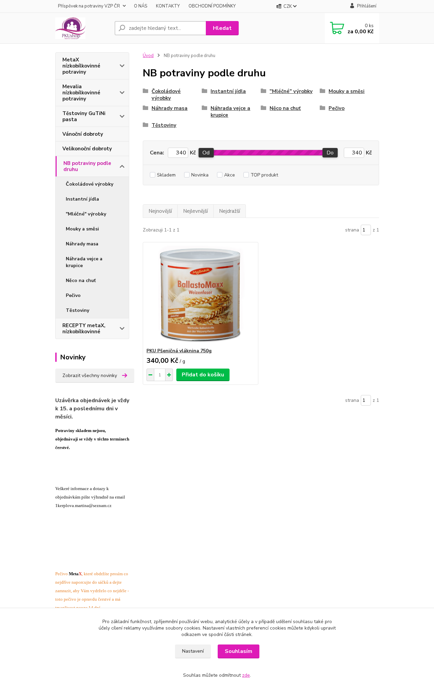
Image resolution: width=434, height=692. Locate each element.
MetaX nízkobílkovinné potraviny (81, 65)
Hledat (222, 28)
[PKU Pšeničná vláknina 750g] (200, 295)
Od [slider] (206, 152)
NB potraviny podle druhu (87, 166)
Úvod (148, 56)
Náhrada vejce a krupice (84, 262)
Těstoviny (77, 310)
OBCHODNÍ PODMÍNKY (212, 6)
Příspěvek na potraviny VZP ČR (89, 6)
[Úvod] (82, 28)
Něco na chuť (81, 280)
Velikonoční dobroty (87, 148)
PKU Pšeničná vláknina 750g (179, 351)
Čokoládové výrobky (89, 184)
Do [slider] (330, 152)
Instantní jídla (82, 199)
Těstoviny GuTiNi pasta (83, 116)
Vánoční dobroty (82, 134)
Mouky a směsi (82, 229)
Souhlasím (238, 651)
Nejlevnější (195, 211)
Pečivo (73, 295)
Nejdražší (229, 211)
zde (246, 675)
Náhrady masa (82, 244)
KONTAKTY (168, 6)
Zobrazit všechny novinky (89, 375)
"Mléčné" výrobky (86, 214)
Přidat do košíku (203, 374)
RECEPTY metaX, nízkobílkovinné (83, 328)
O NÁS (140, 6)
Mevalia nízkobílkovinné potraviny (81, 92)
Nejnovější (160, 211)
